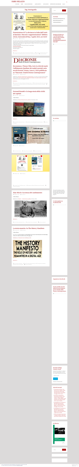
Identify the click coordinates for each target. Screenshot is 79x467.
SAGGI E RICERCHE (28, 4)
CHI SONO (17, 4)
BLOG (64, 4)
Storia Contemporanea (41, 52)
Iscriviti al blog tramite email (57, 368)
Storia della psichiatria (21, 53)
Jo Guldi (36, 263)
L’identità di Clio (21, 237)
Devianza (18, 52)
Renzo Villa (41, 83)
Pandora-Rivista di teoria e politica (24, 99)
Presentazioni (27, 52)
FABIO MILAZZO (18, 2)
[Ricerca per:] (57, 10)
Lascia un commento (43, 53)
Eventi (18, 185)
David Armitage (27, 263)
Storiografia (36, 53)
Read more (15, 50)
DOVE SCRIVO (46, 4)
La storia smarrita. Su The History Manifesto (28, 228)
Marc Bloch (28, 222)
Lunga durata (40, 263)
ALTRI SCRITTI (38, 4)
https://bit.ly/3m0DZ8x (17, 46)
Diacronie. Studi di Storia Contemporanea (25, 76)
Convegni (15, 52)
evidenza (32, 185)
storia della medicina (22, 84)
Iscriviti (55, 378)
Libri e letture (23, 52)
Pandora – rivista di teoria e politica (24, 198)
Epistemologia (32, 263)
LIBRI (22, 4)
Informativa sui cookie (19, 465)
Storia (37, 52)
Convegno (29, 185)
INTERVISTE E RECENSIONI (55, 4)
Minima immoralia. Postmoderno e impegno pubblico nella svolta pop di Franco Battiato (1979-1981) (60, 415)
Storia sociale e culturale (29, 53)
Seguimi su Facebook (59, 279)
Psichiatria (32, 52)
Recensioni (27, 83)
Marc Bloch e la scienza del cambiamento (27, 193)
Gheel (35, 83)
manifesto (43, 263)
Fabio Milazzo (22, 38)
